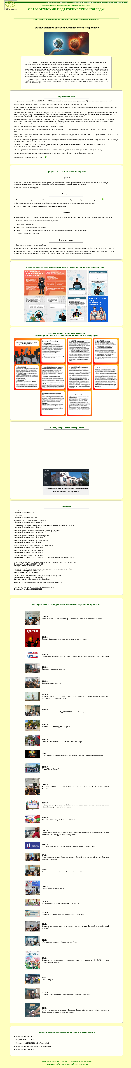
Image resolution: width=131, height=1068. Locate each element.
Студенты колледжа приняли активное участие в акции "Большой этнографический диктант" (75, 926)
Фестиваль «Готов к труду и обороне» (56, 726)
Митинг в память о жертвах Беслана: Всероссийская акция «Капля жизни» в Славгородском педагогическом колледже (75, 1010)
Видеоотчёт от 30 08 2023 (25, 1049)
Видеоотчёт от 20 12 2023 (25, 1040)
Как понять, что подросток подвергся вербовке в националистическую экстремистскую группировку (51, 230)
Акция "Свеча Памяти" (50, 768)
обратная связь (94, 19)
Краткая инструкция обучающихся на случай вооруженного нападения (41, 206)
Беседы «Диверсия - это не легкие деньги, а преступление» (64, 638)
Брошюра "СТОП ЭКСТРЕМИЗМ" (27, 234)
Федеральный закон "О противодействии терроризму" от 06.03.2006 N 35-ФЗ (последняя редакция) (50, 104)
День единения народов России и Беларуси (58, 819)
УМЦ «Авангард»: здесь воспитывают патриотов (60, 902)
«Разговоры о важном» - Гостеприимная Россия (60, 941)
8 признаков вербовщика (24, 224)
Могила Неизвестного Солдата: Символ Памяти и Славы (63, 871)
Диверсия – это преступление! (53, 668)
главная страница (39, 19)
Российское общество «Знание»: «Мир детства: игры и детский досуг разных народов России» (75, 786)
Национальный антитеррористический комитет (32, 245)
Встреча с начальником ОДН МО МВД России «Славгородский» (66, 711)
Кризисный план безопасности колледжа (29, 157)
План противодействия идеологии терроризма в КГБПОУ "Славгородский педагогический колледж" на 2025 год (55, 153)
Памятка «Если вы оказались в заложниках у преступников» (37, 221)
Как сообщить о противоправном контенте (31, 227)
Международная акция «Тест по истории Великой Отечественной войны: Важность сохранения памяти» (75, 857)
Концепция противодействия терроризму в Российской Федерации (39, 126)
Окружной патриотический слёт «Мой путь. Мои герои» (63, 741)
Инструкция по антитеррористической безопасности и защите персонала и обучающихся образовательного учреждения (58, 200)
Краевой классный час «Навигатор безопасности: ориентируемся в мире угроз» (72, 618)
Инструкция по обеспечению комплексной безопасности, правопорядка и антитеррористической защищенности (56, 203)
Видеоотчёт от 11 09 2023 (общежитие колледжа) (33, 1046)
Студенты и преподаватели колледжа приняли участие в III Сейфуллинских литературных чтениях (75, 960)
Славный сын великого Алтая (53, 888)
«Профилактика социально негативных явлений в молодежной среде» (68, 845)
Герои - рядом (47, 979)
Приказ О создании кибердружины (28, 187)
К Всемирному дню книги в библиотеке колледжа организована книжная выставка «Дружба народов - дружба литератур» (75, 805)
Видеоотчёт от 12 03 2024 (25, 1036)
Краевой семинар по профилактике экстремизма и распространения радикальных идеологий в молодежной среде (75, 696)
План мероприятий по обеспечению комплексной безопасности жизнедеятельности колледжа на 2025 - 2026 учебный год (58, 150)
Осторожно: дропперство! (51, 682)
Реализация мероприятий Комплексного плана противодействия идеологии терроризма (75, 655)
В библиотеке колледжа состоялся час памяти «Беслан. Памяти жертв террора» (72, 754)
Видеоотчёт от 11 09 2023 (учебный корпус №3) (32, 1043)
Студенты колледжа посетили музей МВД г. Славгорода (63, 913)
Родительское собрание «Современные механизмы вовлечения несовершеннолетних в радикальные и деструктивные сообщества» (75, 833)
